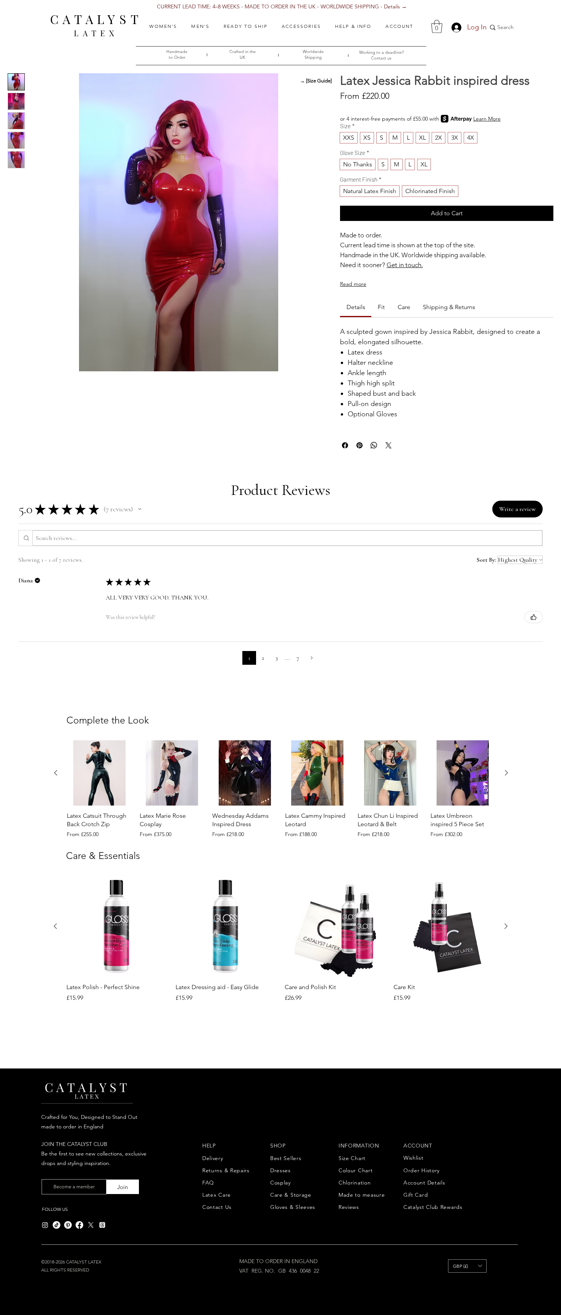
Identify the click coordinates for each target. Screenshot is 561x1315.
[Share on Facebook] (345, 445)
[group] (281, 789)
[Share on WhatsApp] (374, 445)
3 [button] (277, 658)
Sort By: (486, 560)
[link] (356, 307)
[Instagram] (45, 1225)
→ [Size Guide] (316, 81)
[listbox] (467, 1266)
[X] (91, 1225)
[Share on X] (388, 445)
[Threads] (102, 1225)
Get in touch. (405, 265)
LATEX (96, 33)
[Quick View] (99, 773)
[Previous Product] (55, 772)
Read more (353, 283)
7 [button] (298, 658)
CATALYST (96, 19)
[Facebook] (79, 1225)
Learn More (487, 118)
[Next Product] (506, 772)
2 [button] (263, 658)
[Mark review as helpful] (533, 617)
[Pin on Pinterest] (359, 445)
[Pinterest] (68, 1225)
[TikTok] (56, 1225)
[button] (163, 26)
